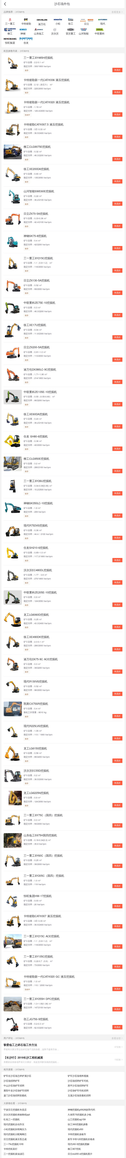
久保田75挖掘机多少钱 (79, 1114)
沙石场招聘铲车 (12, 1080)
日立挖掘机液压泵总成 (15, 1139)
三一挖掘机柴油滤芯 (14, 1153)
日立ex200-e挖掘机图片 (80, 1153)
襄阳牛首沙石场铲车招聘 (16, 1090)
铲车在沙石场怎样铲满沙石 (17, 1075)
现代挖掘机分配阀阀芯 (15, 1134)
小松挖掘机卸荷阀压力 (15, 1129)
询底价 (117, 70)
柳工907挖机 (74, 1148)
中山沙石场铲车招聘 (14, 1085)
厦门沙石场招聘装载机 (15, 1095)
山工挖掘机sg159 (77, 1119)
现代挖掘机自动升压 (14, 1124)
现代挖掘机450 (75, 1129)
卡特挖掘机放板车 (77, 1134)
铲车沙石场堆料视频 (78, 1075)
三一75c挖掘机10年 (14, 1144)
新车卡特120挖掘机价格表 (81, 1139)
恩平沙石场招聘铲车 (78, 1085)
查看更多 (116, 12)
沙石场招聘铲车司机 (78, 1080)
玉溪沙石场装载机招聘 (79, 1095)
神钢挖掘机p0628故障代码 (81, 1109)
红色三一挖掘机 (12, 1119)
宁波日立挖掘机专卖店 (15, 1109)
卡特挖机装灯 (10, 1148)
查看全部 (116, 1038)
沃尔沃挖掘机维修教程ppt (17, 1114)
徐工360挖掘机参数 (78, 1124)
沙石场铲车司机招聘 (78, 1090)
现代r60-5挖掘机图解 (78, 1144)
